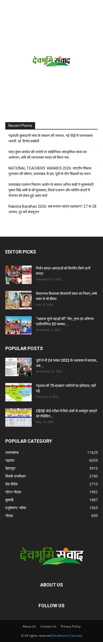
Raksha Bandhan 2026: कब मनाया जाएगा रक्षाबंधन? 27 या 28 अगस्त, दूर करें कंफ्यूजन (52, 209)
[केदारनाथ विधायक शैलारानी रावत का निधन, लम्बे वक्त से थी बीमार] (18, 300)
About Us (29, 626)
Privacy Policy (71, 626)
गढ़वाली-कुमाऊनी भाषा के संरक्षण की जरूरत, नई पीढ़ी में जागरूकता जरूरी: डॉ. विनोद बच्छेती (50, 138)
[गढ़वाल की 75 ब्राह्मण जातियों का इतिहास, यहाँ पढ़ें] (18, 392)
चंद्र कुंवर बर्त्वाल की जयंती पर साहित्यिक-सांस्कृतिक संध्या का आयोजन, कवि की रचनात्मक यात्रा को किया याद (47, 155)
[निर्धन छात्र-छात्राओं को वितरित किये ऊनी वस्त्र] (18, 275)
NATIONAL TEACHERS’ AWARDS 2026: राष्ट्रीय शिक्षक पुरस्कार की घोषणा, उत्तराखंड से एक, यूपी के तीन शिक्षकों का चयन (49, 171)
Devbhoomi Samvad (67, 635)
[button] (8, 7)
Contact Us (48, 626)
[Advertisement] (51, 68)
